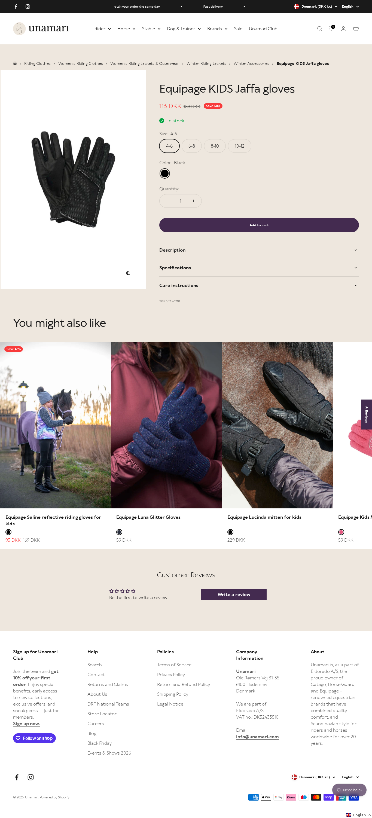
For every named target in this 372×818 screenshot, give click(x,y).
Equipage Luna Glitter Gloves (148, 517)
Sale (238, 29)
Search (94, 665)
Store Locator (102, 714)
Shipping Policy (172, 694)
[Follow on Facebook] (16, 6)
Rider (99, 29)
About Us (97, 694)
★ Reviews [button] (366, 414)
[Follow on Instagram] (28, 6)
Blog (91, 733)
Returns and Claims (107, 684)
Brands (214, 29)
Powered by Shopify (54, 797)
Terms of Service (174, 665)
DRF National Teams (108, 704)
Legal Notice (170, 704)
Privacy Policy (171, 674)
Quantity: (169, 189)
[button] (359, 815)
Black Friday (99, 743)
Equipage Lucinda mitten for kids (264, 517)
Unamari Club (263, 29)
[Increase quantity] (194, 200)
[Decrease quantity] (167, 200)
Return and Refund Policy (183, 684)
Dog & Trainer (181, 29)
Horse (123, 29)
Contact (96, 674)
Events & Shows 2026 (109, 753)
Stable (148, 29)
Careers (95, 724)
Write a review (234, 594)
